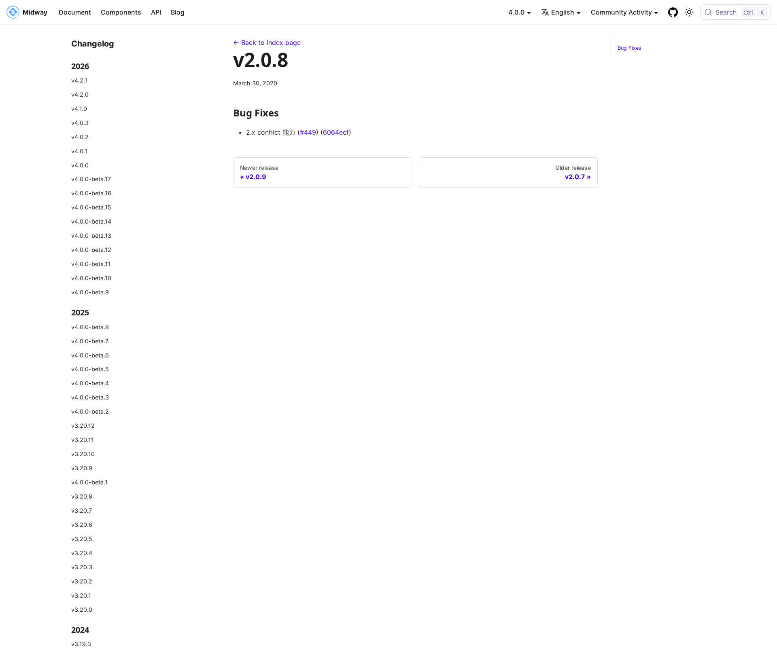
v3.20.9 (81, 468)
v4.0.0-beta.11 (90, 263)
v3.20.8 (81, 496)
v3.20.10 (83, 453)
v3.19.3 (81, 643)
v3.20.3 (81, 567)
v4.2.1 (79, 80)
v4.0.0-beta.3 (90, 397)
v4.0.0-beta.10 (91, 278)
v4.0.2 (80, 136)
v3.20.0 (81, 609)
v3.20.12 (83, 425)
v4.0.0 (80, 165)
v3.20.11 (82, 439)
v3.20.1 (81, 595)
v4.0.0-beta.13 (91, 235)
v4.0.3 (80, 122)
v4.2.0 (80, 94)
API (156, 12)
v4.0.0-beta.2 (90, 411)
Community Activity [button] (621, 12)
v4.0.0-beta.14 (91, 221)
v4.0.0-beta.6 (90, 355)
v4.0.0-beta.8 (90, 326)
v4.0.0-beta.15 (91, 207)
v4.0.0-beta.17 (91, 178)
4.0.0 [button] (516, 12)
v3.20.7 (81, 510)
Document (75, 12)
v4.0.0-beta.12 (91, 249)
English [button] (562, 12)
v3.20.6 (81, 524)
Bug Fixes (629, 48)
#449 (308, 132)
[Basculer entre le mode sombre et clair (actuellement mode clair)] (689, 12)
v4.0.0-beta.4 (90, 383)
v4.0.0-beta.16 (91, 193)
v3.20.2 (81, 581)
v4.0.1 (79, 151)
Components (121, 12)
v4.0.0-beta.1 (89, 482)
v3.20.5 (81, 538)
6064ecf (336, 132)
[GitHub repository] (673, 12)
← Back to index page (267, 42)
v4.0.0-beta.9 (90, 292)
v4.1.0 (79, 108)
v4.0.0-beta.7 (89, 341)
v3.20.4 (81, 552)
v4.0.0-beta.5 (90, 369)
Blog (178, 12)
